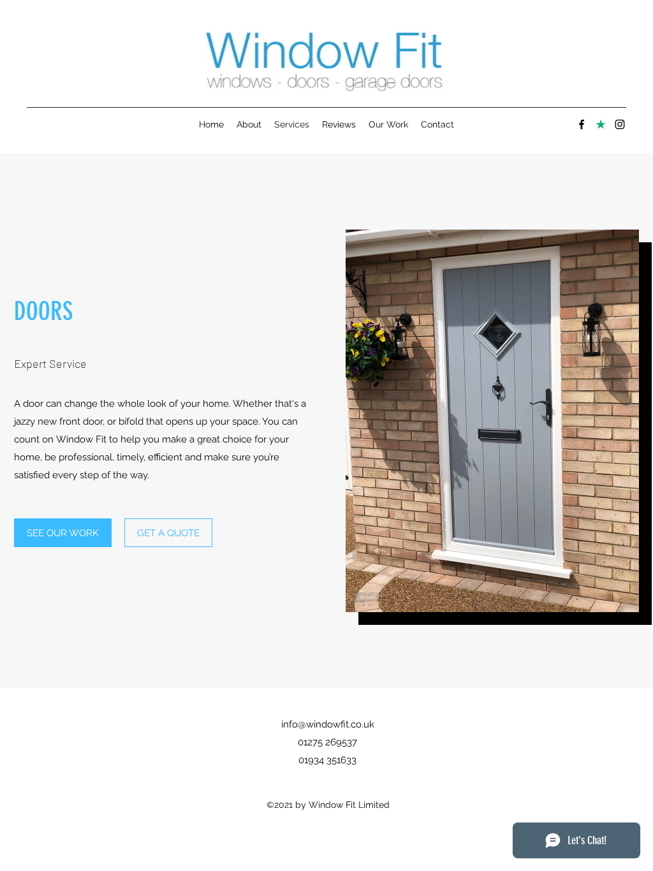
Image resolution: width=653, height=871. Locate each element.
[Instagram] (619, 124)
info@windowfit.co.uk (327, 724)
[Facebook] (581, 124)
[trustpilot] (600, 124)
